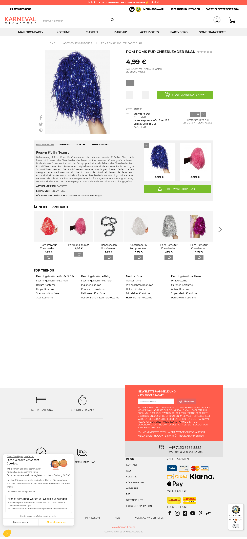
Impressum (92, 517)
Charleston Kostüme (93, 289)
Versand (131, 476)
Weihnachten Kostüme (139, 284)
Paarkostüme (134, 276)
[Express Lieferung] (82, 452)
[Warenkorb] (235, 20)
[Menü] (242, 506)
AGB (117, 517)
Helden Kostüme (136, 289)
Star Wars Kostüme (47, 293)
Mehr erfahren (21, 522)
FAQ (128, 470)
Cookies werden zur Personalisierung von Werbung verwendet (38, 508)
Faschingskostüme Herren (186, 276)
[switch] (236, 526)
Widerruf (132, 488)
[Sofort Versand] (82, 399)
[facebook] (171, 514)
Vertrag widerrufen (149, 517)
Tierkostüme (133, 280)
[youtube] (194, 514)
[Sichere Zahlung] (41, 399)
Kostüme (63, 32)
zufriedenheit (101, 144)
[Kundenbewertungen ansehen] (204, 52)
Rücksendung (135, 482)
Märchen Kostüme (182, 284)
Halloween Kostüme (93, 293)
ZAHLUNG (81, 144)
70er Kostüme (44, 297)
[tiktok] (186, 514)
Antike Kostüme (180, 289)
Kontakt (131, 464)
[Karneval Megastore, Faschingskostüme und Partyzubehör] (20, 20)
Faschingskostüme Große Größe (55, 276)
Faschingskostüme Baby (95, 276)
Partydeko (179, 32)
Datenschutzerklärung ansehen (21, 492)
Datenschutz (134, 500)
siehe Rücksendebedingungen (85, 195)
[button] (7, 533)
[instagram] (179, 514)
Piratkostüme (179, 280)
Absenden (188, 401)
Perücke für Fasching (183, 297)
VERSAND (64, 144)
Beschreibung (45, 144)
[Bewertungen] (41, 452)
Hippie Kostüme (45, 289)
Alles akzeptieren (56, 522)
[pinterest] (202, 514)
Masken (92, 32)
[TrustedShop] (135, 9)
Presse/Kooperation (139, 506)
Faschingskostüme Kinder (96, 280)
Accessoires (149, 32)
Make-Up (120, 32)
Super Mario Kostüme (184, 293)
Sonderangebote (212, 32)
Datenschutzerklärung (166, 422)
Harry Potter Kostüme (139, 297)
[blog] (209, 514)
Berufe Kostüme (45, 284)
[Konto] (217, 20)
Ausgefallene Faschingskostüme (100, 297)
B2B (128, 494)
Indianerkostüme (91, 284)
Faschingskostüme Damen (52, 280)
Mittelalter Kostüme (138, 293)
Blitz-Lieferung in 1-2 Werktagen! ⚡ (124, 2)
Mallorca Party (30, 32)
